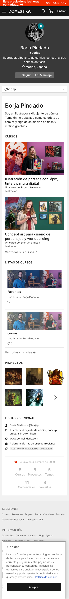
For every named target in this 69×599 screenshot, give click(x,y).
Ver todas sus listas (19, 352)
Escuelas (61, 514)
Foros (38, 514)
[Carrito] (51, 11)
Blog (41, 535)
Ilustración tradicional (24, 449)
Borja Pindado (30, 297)
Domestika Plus (34, 519)
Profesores (38, 540)
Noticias (32, 535)
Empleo (29, 514)
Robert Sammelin (31, 187)
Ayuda (49, 535)
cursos (12, 333)
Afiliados (6, 540)
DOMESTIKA (19, 11)
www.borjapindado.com (24, 438)
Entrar (61, 11)
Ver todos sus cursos (20, 252)
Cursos (6, 514)
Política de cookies (46, 576)
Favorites (14, 292)
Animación (46, 449)
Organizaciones (21, 540)
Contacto (21, 535)
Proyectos (17, 514)
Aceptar (34, 587)
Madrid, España (36, 67)
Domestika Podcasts (13, 519)
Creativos (48, 514)
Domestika (8, 535)
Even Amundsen (30, 242)
